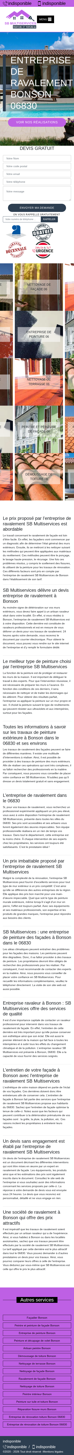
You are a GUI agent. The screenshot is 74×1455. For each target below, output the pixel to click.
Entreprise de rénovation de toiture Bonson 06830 (37, 1424)
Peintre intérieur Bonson (37, 1394)
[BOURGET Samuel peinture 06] (21, 19)
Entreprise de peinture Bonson (37, 1333)
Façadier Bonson (37, 1317)
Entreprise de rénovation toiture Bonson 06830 (37, 1416)
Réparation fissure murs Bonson (37, 1409)
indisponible (19, 3)
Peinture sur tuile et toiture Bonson (37, 1401)
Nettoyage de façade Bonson (37, 1371)
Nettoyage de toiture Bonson (37, 1386)
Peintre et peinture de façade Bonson (37, 1325)
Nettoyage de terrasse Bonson (37, 1363)
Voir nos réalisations (37, 122)
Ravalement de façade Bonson (37, 1378)
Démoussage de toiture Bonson (37, 1355)
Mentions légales (53, 1451)
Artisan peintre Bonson (37, 1348)
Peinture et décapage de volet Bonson (37, 1340)
